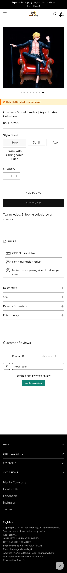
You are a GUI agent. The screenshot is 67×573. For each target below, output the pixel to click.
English (7, 522)
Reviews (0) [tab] (18, 355)
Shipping (28, 214)
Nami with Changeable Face (14, 155)
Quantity (9, 169)
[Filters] (6, 366)
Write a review (33, 383)
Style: (10, 135)
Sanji (36, 142)
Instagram (10, 502)
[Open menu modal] (4, 13)
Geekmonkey (31, 527)
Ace (55, 142)
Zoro (15, 142)
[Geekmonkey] (33, 14)
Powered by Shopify (14, 560)
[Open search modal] (54, 13)
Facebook (10, 496)
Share (12, 241)
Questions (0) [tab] (49, 355)
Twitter (7, 509)
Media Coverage (14, 482)
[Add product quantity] (17, 176)
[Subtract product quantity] (6, 176)
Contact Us (10, 489)
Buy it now (33, 203)
